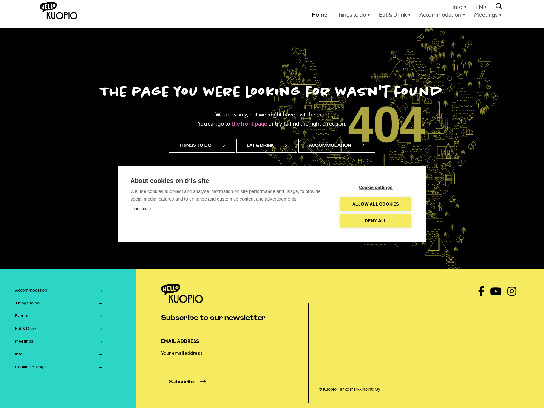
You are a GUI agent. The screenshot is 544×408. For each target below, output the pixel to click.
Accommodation (330, 145)
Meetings (24, 341)
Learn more (140, 208)
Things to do (195, 145)
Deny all (376, 220)
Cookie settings (30, 367)
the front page (249, 123)
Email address (180, 341)
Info (457, 6)
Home (319, 14)
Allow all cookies (375, 204)
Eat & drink (260, 145)
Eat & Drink (26, 328)
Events (21, 315)
